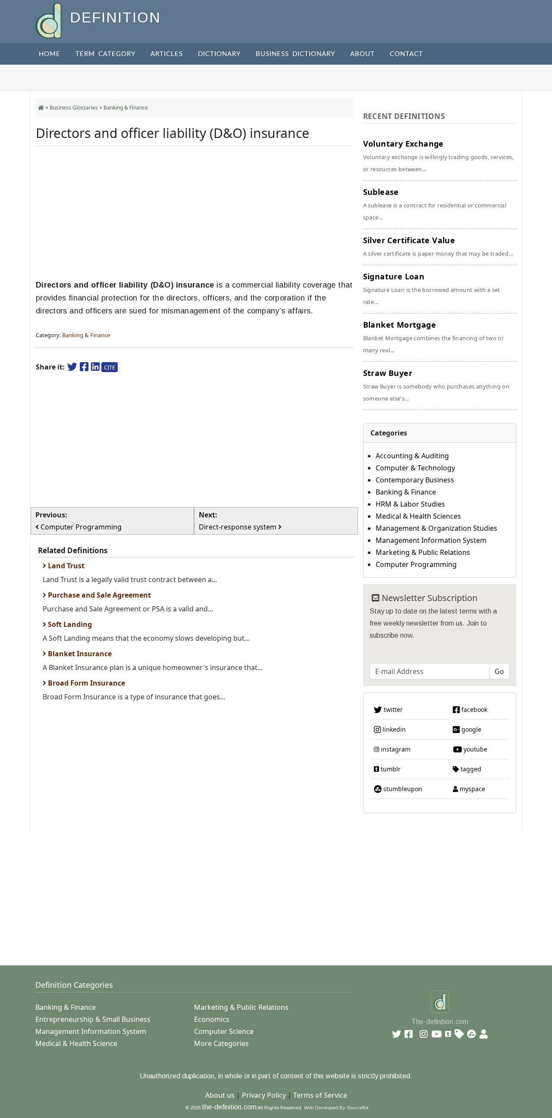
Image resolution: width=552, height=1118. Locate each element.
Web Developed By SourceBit (336, 1107)
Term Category (105, 54)
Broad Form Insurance (85, 683)
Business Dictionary (295, 54)
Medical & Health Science (76, 1043)
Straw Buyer (436, 385)
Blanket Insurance (79, 653)
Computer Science (224, 1031)
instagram (395, 749)
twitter (392, 709)
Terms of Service (320, 1095)
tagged (470, 769)
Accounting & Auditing (412, 455)
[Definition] (49, 20)
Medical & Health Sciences (418, 516)
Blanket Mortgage (433, 336)
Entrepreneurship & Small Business (93, 1019)
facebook (473, 709)
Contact (406, 54)
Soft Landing (69, 624)
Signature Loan (431, 288)
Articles (167, 54)
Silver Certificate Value (438, 246)
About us (220, 1095)
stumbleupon (402, 789)
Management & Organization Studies (436, 528)
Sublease (435, 204)
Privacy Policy (264, 1095)
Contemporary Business (415, 480)
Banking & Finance (126, 107)
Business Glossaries (74, 107)
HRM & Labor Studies (410, 504)
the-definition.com (229, 1107)
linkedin (393, 729)
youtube (474, 749)
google (470, 729)
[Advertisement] (194, 213)
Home (49, 54)
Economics (211, 1019)
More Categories (221, 1043)
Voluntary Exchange (438, 155)
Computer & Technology (415, 468)
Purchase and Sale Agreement (98, 595)
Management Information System (431, 540)
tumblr (390, 769)
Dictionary (219, 54)
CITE (109, 367)
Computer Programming (416, 564)
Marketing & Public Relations (423, 552)
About (362, 54)
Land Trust (65, 565)
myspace (471, 789)
